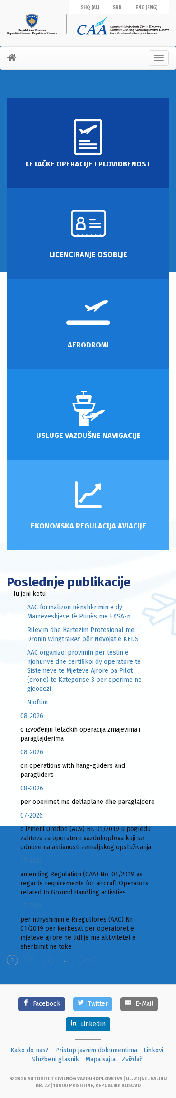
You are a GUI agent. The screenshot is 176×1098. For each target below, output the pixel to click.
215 (88, 960)
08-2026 (31, 716)
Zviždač (132, 1059)
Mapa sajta (100, 1059)
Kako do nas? (29, 1050)
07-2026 (31, 815)
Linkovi (153, 1050)
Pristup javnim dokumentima (96, 1050)
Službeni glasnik (55, 1059)
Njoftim (37, 702)
